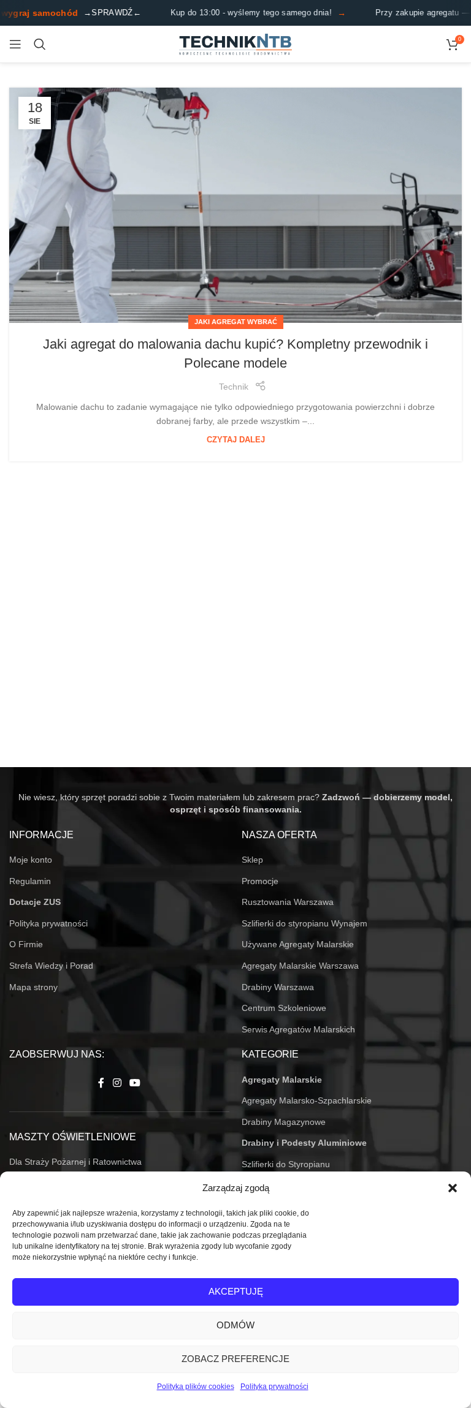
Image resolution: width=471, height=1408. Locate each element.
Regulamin (30, 881)
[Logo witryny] (236, 43)
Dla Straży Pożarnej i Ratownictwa (75, 1162)
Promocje (260, 881)
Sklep (252, 860)
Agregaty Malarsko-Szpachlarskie (307, 1100)
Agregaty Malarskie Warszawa (300, 966)
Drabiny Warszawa (278, 987)
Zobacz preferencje (235, 1358)
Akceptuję (236, 1291)
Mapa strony (33, 987)
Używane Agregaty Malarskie (298, 944)
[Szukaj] (40, 44)
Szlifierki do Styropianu (286, 1164)
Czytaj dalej (236, 440)
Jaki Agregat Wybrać (235, 321)
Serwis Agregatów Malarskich (298, 1029)
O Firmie (26, 944)
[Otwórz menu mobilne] (15, 44)
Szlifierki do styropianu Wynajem (304, 923)
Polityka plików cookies (195, 1386)
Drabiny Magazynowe (284, 1122)
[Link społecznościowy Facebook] (101, 1083)
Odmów (235, 1325)
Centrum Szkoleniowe (284, 1008)
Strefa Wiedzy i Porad (51, 966)
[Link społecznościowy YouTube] (135, 1083)
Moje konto (30, 860)
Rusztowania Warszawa (288, 902)
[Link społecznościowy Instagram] (117, 1083)
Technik (233, 387)
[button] (452, 1188)
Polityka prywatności (274, 1386)
